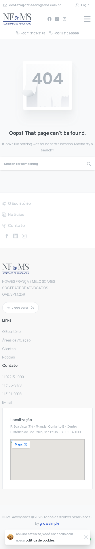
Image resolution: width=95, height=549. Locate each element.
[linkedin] (57, 19)
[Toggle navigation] (87, 19)
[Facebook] (49, 19)
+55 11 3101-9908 (66, 33)
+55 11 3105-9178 (33, 33)
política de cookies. (40, 540)
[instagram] (64, 19)
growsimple (49, 523)
